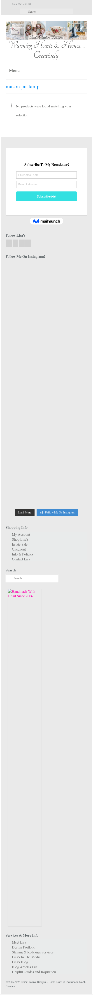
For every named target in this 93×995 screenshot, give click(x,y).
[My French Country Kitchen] (25, 347)
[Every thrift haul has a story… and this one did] (25, 396)
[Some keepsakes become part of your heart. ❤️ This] (67, 323)
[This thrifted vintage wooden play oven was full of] (67, 469)
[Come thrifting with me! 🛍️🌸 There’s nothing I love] (25, 299)
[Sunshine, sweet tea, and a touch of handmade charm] (25, 372)
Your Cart (21, 4)
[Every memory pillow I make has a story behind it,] (67, 347)
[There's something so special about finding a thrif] (67, 421)
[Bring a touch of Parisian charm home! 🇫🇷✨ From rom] (67, 445)
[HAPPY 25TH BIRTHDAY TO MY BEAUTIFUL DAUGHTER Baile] (67, 274)
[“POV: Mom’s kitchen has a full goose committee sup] (25, 494)
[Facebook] (9, 243)
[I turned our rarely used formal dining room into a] (67, 372)
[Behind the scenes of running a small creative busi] (25, 274)
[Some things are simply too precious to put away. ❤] (25, 445)
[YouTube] (22, 243)
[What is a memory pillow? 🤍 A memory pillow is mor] (25, 421)
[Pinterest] (28, 243)
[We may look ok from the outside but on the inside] (67, 299)
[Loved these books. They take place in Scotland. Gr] (25, 323)
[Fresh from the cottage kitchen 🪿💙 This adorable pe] (67, 494)
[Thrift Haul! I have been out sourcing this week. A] (25, 469)
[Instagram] (15, 243)
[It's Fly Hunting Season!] (67, 396)
